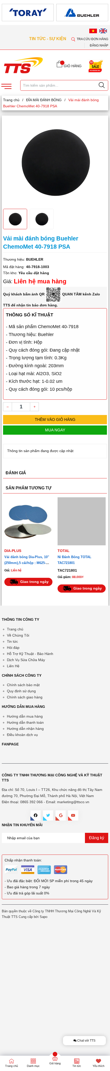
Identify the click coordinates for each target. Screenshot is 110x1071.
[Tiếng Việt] (93, 31)
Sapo (43, 917)
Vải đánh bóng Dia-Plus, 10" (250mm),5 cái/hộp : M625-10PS (26, 563)
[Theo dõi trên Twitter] (48, 815)
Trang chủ (15, 629)
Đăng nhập (99, 45)
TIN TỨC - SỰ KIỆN (48, 39)
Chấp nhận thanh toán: (23, 860)
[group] (55, 161)
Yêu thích (98, 1065)
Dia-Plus (12, 551)
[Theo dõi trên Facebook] (35, 815)
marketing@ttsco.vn (73, 802)
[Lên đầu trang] (102, 151)
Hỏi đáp (13, 648)
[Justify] (101, 85)
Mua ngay (55, 430)
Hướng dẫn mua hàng (25, 716)
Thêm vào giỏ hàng (55, 419)
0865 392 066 (31, 802)
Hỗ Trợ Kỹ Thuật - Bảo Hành (30, 654)
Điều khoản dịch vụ (22, 735)
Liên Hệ (13, 666)
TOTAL (64, 551)
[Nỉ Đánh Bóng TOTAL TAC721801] (82, 521)
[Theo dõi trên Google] (61, 815)
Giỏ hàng (55, 1063)
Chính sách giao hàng (24, 697)
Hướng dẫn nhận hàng (25, 729)
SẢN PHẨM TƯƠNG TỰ (28, 488)
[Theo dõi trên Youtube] (73, 815)
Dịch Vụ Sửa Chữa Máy (26, 660)
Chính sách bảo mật (23, 685)
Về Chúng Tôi (18, 635)
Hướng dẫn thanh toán (25, 722)
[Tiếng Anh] (103, 31)
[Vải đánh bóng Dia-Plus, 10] (28, 521)
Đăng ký (96, 838)
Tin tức (12, 641)
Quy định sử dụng (21, 691)
